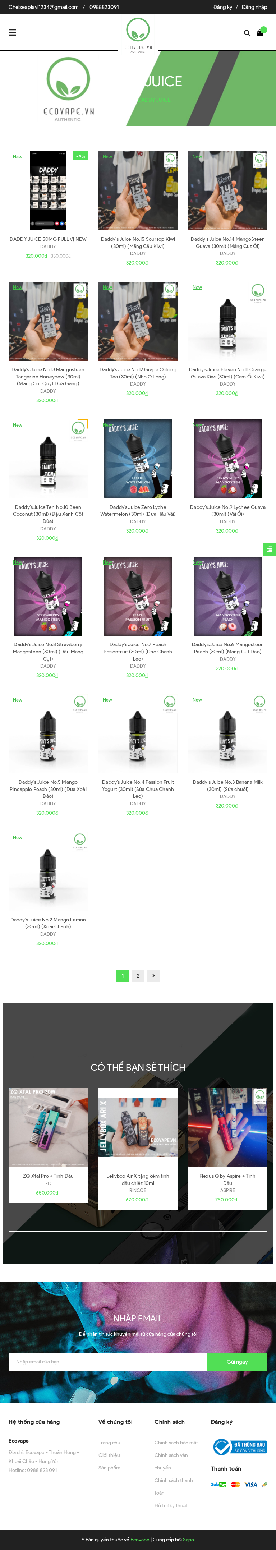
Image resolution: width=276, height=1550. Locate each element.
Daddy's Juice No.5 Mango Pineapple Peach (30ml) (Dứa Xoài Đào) (48, 789)
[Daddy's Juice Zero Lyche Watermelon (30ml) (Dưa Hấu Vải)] (138, 458)
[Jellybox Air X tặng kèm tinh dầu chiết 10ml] (137, 1127)
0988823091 (104, 7)
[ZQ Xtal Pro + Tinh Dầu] (48, 1127)
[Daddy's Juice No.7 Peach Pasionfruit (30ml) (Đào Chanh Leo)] (138, 596)
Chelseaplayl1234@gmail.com (44, 7)
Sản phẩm (109, 1468)
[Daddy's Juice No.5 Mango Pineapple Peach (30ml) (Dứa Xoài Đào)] (48, 733)
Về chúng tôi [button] (115, 1421)
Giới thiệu (109, 1455)
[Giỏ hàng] (262, 32)
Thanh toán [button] (226, 1468)
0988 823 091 (42, 1470)
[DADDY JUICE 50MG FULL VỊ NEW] (48, 190)
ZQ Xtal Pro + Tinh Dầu (48, 1176)
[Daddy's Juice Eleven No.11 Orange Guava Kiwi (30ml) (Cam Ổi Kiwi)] (227, 321)
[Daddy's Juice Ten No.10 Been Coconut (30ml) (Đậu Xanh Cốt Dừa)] (48, 458)
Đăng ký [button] (222, 1421)
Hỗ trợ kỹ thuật (171, 1506)
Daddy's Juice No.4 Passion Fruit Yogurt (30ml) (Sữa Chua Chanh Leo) (138, 789)
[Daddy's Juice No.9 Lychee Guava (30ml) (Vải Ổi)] (227, 458)
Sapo (188, 1540)
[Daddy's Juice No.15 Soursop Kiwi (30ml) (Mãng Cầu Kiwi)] (138, 190)
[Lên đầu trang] (258, 1527)
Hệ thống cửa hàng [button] (34, 1421)
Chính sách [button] (170, 1421)
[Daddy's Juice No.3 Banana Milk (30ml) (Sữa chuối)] (227, 733)
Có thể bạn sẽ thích (138, 1067)
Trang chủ (109, 1443)
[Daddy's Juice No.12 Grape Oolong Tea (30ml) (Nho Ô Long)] (138, 321)
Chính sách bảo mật (176, 1443)
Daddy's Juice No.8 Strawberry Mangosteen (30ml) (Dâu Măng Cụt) (48, 651)
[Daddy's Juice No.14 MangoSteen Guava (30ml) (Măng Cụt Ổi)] (227, 190)
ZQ (48, 1183)
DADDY (48, 246)
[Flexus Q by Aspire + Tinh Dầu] (227, 1127)
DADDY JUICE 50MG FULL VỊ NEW (48, 239)
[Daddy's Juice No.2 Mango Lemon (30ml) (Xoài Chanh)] (48, 871)
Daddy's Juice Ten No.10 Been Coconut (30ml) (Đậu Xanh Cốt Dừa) (48, 514)
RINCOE (137, 1190)
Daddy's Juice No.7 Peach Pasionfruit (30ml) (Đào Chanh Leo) (138, 651)
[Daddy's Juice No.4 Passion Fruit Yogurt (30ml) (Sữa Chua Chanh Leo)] (138, 733)
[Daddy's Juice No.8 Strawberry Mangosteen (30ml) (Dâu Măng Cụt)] (48, 596)
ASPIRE (227, 1190)
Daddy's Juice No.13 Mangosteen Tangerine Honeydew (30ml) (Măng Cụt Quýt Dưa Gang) (48, 377)
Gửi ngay (237, 1362)
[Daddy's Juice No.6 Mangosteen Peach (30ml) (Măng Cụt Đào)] (227, 596)
